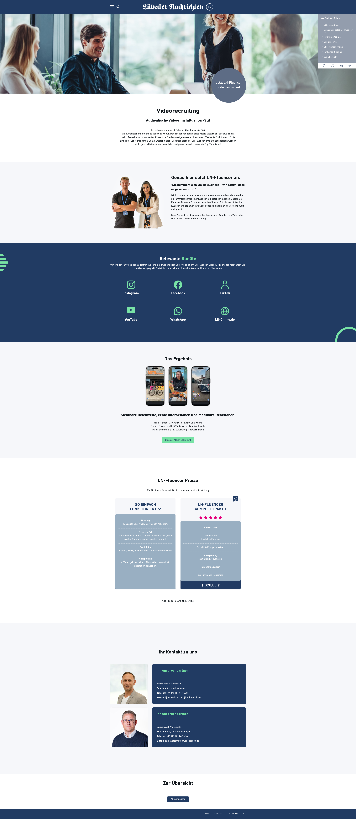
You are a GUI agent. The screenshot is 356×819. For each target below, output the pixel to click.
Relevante (332, 37)
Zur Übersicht (330, 57)
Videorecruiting (331, 25)
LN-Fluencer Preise (333, 47)
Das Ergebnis (330, 42)
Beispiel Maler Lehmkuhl (178, 440)
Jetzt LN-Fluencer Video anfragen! (229, 85)
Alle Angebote (178, 799)
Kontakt (206, 813)
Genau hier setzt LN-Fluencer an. (338, 31)
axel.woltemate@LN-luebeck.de (182, 741)
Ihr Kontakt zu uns (333, 52)
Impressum (218, 813)
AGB (244, 813)
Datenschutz (233, 813)
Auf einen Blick (330, 18)
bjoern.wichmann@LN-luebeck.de (183, 697)
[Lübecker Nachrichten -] (178, 7)
